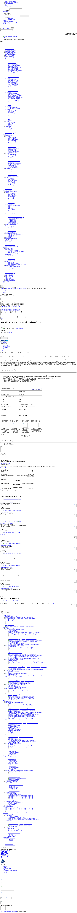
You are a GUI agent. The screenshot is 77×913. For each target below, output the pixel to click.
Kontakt (4, 867)
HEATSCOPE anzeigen (12, 255)
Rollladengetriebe (11, 236)
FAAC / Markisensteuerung (13, 83)
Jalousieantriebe (4, 853)
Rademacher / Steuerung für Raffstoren (15, 99)
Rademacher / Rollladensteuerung (14, 72)
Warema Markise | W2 (12, 219)
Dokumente (5, 348)
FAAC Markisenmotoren (12, 160)
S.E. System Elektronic (9, 265)
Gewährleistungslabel (9, 3)
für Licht (7, 121)
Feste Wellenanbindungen (10, 225)
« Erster (4, 290)
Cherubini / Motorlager (12, 195)
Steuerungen (5, 59)
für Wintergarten (8, 106)
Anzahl (1, 336)
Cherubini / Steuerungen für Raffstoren (15, 95)
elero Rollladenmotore (12, 140)
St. (1, 335)
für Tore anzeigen (11, 178)
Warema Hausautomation (10, 57)
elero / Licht (10, 124)
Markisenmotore (4, 852)
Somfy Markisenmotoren (12, 166)
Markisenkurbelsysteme (12, 235)
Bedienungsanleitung (4, 493)
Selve (9, 212)
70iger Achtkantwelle (12, 231)
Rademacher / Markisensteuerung (14, 87)
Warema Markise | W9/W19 (13, 223)
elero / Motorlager (11, 196)
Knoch (6, 261)
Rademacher (10, 120)
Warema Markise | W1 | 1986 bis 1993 (15, 218)
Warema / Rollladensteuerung (13, 77)
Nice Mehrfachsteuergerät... (5, 602)
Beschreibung (5, 345)
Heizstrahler (5, 247)
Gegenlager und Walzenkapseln (11, 213)
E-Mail (6, 14)
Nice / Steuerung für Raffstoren (14, 98)
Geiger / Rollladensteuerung (13, 69)
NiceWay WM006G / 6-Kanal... (6, 512)
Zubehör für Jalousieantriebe (13, 176)
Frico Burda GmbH (9, 249)
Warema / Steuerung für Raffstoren (14, 101)
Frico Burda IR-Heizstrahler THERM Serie (16, 251)
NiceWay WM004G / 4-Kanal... (6, 523)
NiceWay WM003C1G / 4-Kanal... (7, 555)
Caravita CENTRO (9, 275)
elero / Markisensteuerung (13, 82)
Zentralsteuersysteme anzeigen (13, 104)
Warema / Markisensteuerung (13, 91)
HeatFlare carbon (11, 269)
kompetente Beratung (5, 850)
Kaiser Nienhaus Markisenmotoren (14, 163)
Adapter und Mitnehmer (9, 204)
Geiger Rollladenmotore (12, 143)
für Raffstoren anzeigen (12, 93)
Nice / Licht (10, 125)
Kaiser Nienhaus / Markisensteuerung (15, 85)
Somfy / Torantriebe (11, 188)
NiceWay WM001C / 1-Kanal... (6, 502)
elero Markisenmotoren (12, 157)
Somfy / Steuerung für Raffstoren (14, 100)
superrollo (9, 76)
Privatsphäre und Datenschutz (8, 871)
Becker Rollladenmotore (12, 138)
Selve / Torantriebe (11, 186)
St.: (1, 334)
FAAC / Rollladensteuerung (13, 68)
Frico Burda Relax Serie (12, 252)
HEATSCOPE (8, 254)
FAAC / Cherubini (11, 209)
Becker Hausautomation (9, 49)
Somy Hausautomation (9, 56)
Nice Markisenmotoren (12, 162)
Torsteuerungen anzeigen (12, 127)
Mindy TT (52, 603)
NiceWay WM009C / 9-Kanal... (6, 578)
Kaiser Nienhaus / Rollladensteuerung (15, 70)
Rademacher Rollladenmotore (13, 148)
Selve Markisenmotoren (12, 165)
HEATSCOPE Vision (12, 256)
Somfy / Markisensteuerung (13, 90)
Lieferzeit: (2, 327)
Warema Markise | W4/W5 (13, 220)
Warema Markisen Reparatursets (11, 216)
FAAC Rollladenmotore (12, 142)
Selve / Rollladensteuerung (13, 73)
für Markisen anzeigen (12, 79)
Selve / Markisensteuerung (13, 88)
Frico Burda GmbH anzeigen (13, 250)
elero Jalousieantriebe (12, 170)
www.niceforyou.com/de (5, 463)
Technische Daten (6, 346)
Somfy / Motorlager (11, 203)
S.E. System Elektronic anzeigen (14, 266)
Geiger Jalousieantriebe (12, 171)
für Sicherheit (7, 116)
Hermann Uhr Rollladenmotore (14, 144)
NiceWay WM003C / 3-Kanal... (6, 588)
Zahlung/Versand (8, 5)
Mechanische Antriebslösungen (11, 233)
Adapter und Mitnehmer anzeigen (14, 205)
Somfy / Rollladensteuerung (13, 74)
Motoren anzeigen (8, 135)
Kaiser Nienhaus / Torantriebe (13, 183)
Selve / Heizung (11, 114)
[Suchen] (12, 30)
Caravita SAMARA (9, 277)
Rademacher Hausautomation (10, 54)
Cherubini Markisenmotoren (13, 156)
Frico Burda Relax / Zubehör (13, 253)
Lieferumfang (5, 347)
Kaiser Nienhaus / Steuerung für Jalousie (15, 97)
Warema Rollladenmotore (12, 152)
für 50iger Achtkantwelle (10, 242)
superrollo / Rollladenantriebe (13, 151)
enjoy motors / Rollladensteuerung (14, 67)
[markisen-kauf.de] (5, 28)
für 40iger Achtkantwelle (10, 241)
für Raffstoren (8, 92)
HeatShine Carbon (11, 268)
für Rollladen (7, 62)
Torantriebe (3, 854)
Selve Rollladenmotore (12, 149)
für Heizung (7, 109)
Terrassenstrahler (4, 856)
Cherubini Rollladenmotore (13, 139)
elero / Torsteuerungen (12, 129)
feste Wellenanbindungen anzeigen (11, 240)
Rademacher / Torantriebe (13, 185)
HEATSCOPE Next (11, 260)
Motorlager (7, 192)
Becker (9, 206)
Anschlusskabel (8, 237)
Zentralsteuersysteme (9, 102)
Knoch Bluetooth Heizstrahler (13, 263)
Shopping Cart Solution (12, 911)
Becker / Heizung (11, 111)
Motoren (4, 134)
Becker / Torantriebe (11, 179)
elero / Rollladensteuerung (13, 66)
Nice (9, 119)
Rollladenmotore (4, 851)
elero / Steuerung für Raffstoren (14, 96)
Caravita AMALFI (8, 278)
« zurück (4, 291)
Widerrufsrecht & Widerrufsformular (10, 870)
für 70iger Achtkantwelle (10, 245)
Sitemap (3, 857)
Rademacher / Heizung (12, 113)
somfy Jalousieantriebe (12, 174)
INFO (4, 281)
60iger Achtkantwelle (12, 230)
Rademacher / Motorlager (12, 200)
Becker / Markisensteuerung (13, 80)
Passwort (7, 15)
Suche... (14, 30)
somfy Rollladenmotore (12, 150)
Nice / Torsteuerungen (12, 130)
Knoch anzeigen (11, 262)
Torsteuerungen (8, 126)
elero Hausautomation (9, 51)
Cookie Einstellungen (7, 875)
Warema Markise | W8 (12, 222)
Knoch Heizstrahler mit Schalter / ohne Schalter (17, 264)
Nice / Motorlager (11, 199)
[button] (0, 301)
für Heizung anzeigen (12, 110)
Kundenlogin (5, 11)
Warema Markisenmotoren (13, 167)
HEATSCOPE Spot (11, 258)
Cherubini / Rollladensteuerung (14, 65)
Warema (9, 105)
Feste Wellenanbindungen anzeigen (14, 226)
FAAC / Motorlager (11, 198)
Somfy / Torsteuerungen (12, 132)
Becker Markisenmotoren (12, 155)
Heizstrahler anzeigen (9, 248)
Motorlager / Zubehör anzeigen (11, 191)
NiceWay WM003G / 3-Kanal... (6, 534)
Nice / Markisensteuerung (12, 86)
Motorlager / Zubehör (7, 190)
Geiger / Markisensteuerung (13, 84)
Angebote (7, 281)
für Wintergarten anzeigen (13, 107)
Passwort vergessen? (12, 19)
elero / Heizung (11, 112)
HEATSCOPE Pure (11, 259)
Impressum (5, 866)
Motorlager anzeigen (12, 193)
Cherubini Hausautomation (10, 50)
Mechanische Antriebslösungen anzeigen (15, 234)
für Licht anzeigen (11, 122)
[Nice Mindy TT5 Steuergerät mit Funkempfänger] (10, 306)
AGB (4, 869)
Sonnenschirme (6, 272)
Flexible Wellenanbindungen (10, 224)
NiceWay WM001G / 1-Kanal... (6, 567)
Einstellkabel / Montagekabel (10, 214)
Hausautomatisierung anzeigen (11, 48)
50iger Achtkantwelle (12, 228)
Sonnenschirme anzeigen (10, 273)
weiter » (4, 292)
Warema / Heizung (11, 115)
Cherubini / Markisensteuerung (13, 81)
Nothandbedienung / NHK (10, 232)
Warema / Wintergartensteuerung (14, 108)
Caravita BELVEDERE (9, 279)
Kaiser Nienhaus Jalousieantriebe (14, 172)
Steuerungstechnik (5, 855)
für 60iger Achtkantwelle (10, 244)
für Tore (6, 177)
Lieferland (7, 9)
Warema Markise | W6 (12, 221)
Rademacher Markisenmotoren (13, 164)
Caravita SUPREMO (9, 276)
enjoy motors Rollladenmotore (13, 141)
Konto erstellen (10, 18)
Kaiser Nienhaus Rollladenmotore (14, 146)
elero (9, 207)
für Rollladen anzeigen (12, 63)
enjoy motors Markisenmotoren (14, 158)
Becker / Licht (10, 123)
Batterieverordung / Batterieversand (12, 2)
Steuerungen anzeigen (9, 60)
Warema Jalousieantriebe (12, 175)
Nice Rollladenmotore (12, 147)
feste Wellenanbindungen (7, 239)
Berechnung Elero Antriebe (10, 1)
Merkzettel (5, 20)
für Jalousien (7, 168)
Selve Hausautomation (9, 55)
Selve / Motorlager (11, 202)
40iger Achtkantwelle (12, 227)
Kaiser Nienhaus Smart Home (11, 52)
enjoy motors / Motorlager (13, 197)
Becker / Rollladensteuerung (13, 64)
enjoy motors (10, 208)
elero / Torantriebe (11, 181)
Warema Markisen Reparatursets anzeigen (16, 217)
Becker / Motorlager (11, 194)
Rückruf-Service (8, 4)
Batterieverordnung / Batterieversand (10, 873)
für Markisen (7, 78)
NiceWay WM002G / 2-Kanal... (6, 545)
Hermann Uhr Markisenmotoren (14, 161)
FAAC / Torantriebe (11, 182)
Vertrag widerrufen (4, 911)
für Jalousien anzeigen (12, 169)
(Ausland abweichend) (19, 328)
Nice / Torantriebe (11, 184)
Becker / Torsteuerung (12, 128)
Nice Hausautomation (9, 53)
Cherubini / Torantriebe (12, 180)
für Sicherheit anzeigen (12, 118)
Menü (2, 41)
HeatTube (9, 267)
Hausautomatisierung (7, 46)
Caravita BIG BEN (9, 274)
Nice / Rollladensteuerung (13, 71)
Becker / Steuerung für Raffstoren (14, 94)
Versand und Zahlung (7, 868)
